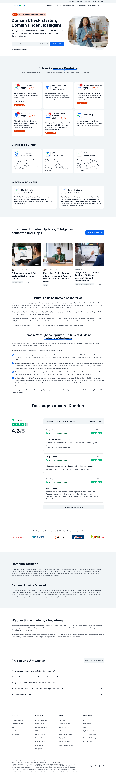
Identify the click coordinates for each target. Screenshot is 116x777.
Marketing (91, 5)
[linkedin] (103, 766)
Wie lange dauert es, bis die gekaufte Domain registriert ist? (33, 671)
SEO (54, 153)
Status (94, 1)
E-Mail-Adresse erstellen (58, 114)
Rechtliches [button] (87, 716)
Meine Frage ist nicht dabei (94, 661)
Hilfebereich (88, 1)
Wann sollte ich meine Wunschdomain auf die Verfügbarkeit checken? (37, 689)
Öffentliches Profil (96, 421)
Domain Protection (75, 190)
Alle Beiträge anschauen (95, 232)
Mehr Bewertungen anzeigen (73, 507)
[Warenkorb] (102, 6)
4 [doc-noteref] (65, 118)
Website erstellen (68, 5)
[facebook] (91, 766)
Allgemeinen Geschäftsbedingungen (49, 762)
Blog (66, 1)
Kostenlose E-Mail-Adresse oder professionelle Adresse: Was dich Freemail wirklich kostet (57, 277)
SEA (85, 153)
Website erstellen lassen (59, 86)
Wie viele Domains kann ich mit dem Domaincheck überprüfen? (35, 677)
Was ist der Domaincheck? (21, 694)
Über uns (71, 1)
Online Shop (88, 115)
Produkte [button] (39, 716)
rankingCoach (26, 153)
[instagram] (95, 766)
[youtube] (99, 766)
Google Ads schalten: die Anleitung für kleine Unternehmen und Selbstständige (87, 276)
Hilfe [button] (61, 716)
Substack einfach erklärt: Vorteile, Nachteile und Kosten (24, 276)
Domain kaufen (27, 85)
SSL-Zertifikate (27, 190)
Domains (49, 5)
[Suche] (99, 6)
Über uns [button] (15, 716)
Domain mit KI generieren (20, 49)
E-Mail (57, 5)
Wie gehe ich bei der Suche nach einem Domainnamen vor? (33, 683)
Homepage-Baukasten (93, 85)
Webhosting (81, 5)
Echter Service (79, 1)
